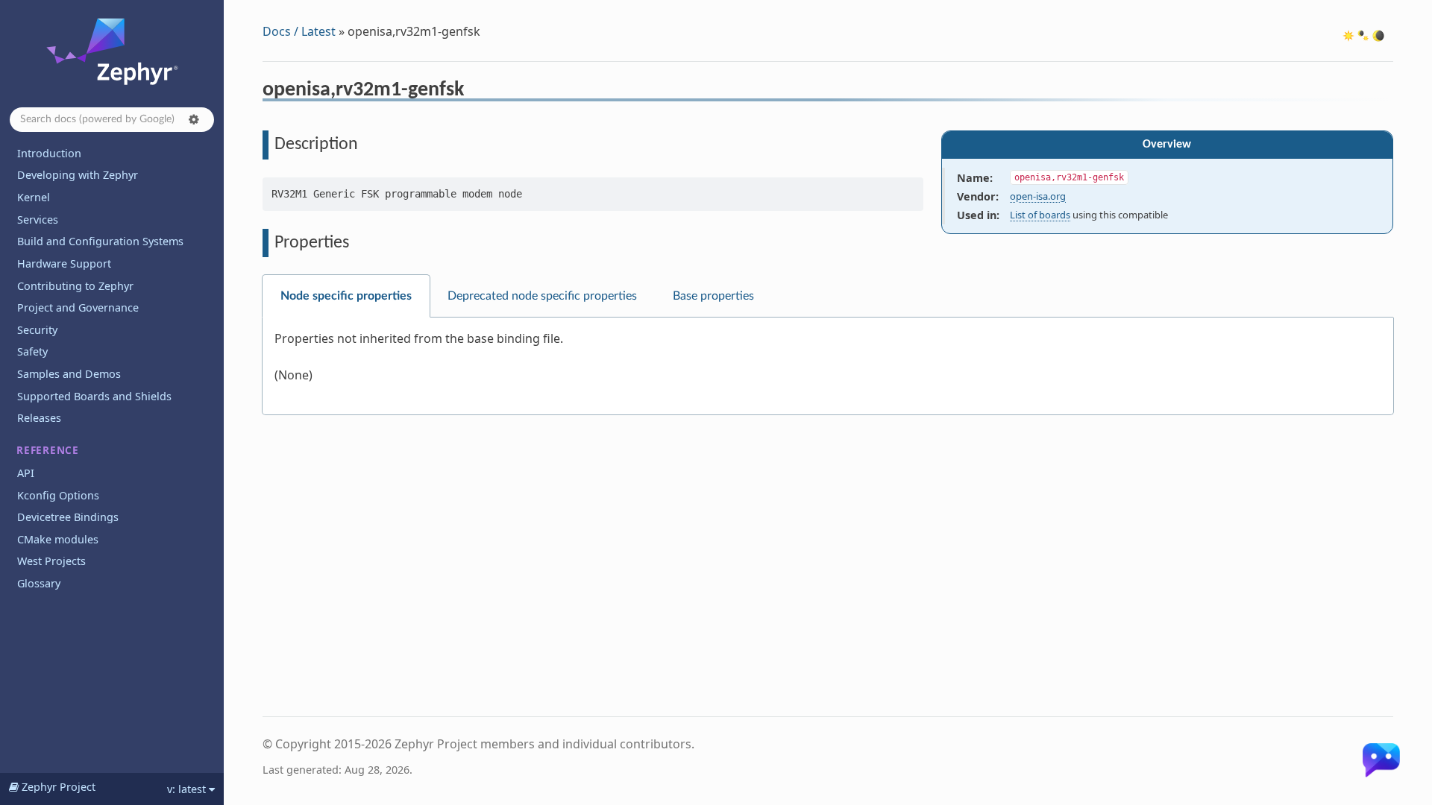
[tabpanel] (828, 366)
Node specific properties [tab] (346, 296)
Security (37, 330)
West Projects (51, 561)
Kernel (33, 197)
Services (37, 219)
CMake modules (57, 539)
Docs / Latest (299, 31)
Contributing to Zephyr (75, 286)
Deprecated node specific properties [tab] (542, 296)
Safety (32, 351)
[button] (194, 119)
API (25, 473)
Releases (39, 418)
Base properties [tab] (713, 296)
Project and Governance (78, 307)
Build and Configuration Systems (100, 241)
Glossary (38, 583)
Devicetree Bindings (68, 517)
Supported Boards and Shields (94, 396)
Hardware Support (64, 263)
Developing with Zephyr (77, 175)
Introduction (49, 153)
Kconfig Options (58, 495)
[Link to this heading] (474, 91)
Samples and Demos (69, 374)
